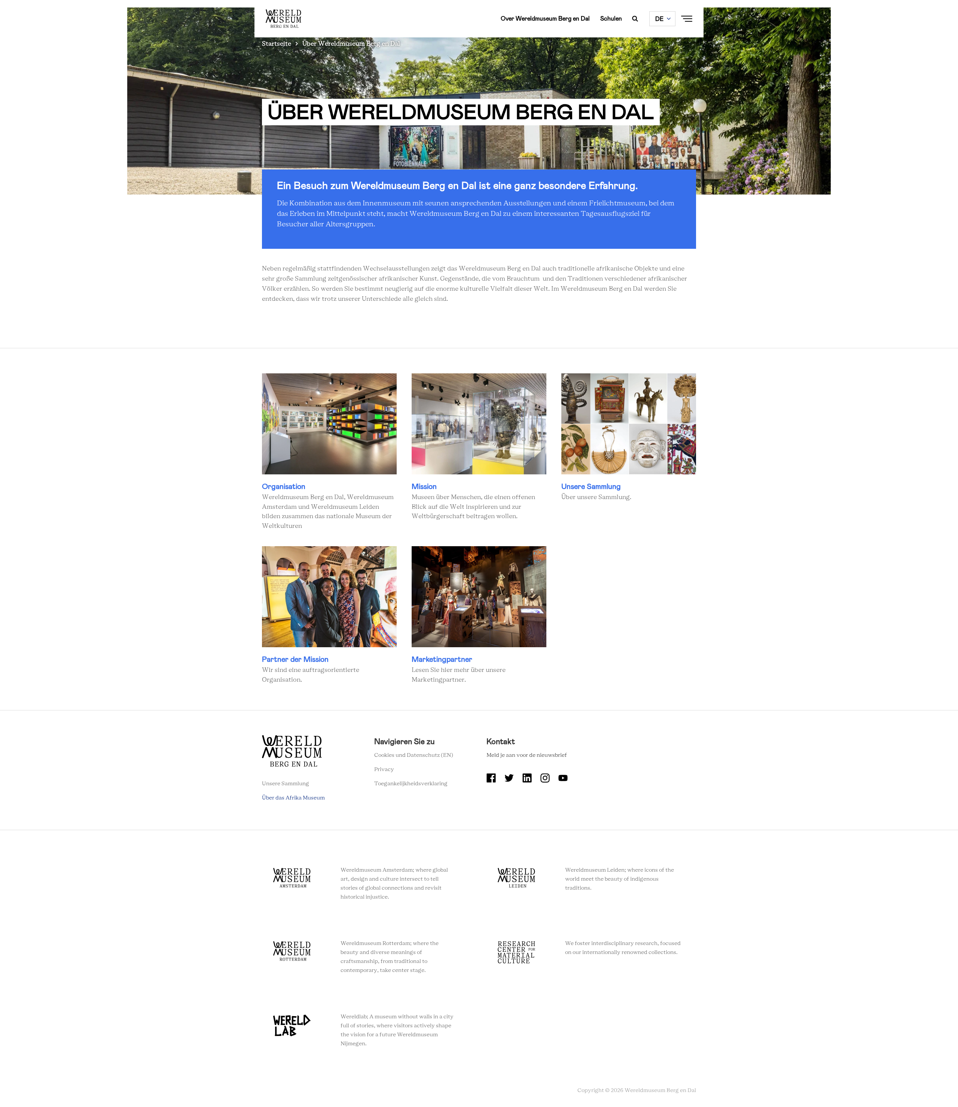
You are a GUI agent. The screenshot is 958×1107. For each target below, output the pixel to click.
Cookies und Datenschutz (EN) (413, 755)
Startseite (276, 44)
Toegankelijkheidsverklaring (411, 783)
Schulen (611, 18)
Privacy (384, 769)
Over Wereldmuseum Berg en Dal (545, 18)
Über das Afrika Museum (293, 798)
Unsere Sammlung (285, 783)
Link (329, 452)
